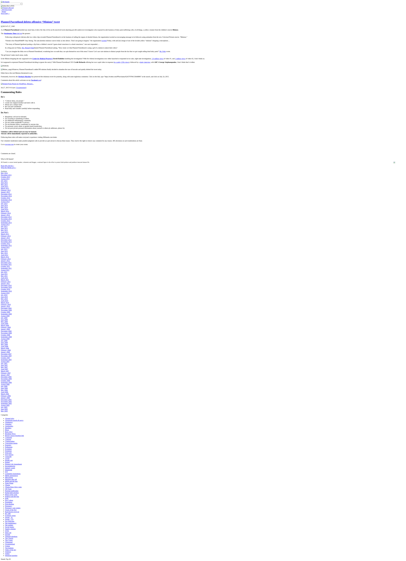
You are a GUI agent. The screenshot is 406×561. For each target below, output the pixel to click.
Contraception (9, 441)
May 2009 (4, 322)
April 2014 (4, 209)
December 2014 (6, 194)
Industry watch (10, 468)
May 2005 (4, 411)
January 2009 (5, 329)
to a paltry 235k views (121, 62)
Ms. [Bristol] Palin (28, 48)
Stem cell (8, 533)
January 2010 (5, 306)
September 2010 (6, 291)
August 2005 (5, 405)
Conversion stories (11, 443)
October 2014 (5, 198)
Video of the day (10, 550)
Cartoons (8, 439)
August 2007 (5, 362)
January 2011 (5, 283)
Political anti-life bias (12, 496)
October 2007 (5, 358)
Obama (7, 485)
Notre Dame (9, 483)
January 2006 (5, 398)
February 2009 (6, 327)
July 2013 (4, 226)
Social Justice (9, 527)
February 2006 (6, 396)
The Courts (9, 540)
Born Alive (8, 432)
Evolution (8, 449)
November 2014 (6, 196)
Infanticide (8, 470)
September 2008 (6, 337)
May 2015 (4, 184)
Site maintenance (10, 523)
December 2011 (6, 263)
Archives (4, 171)
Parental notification (11, 491)
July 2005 (4, 407)
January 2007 (5, 375)
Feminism (8, 451)
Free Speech (9, 455)
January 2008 (5, 352)
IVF (6, 472)
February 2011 (6, 282)
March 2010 (5, 303)
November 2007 (6, 356)
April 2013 (4, 232)
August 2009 (5, 316)
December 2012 (6, 240)
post (39, 80)
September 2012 (6, 245)
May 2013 (4, 230)
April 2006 (4, 392)
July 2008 (4, 341)
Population (8, 502)
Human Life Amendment (13, 464)
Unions (7, 546)
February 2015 (6, 190)
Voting (7, 554)
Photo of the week (11, 495)
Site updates (9, 525)
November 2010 (6, 287)
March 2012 (5, 257)
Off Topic (8, 489)
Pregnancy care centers (12, 508)
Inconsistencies (10, 466)
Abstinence (9, 422)
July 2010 (4, 295)
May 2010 (4, 299)
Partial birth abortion (12, 493)
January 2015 (5, 192)
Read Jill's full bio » (7, 166)
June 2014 (4, 205)
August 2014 (5, 202)
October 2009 (5, 312)
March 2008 (5, 348)
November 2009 (6, 310)
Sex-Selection (9, 521)
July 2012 (4, 249)
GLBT (7, 458)
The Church (9, 538)
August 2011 (5, 270)
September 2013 (6, 223)
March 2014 (5, 211)
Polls (6, 498)
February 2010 (6, 304)
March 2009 (5, 325)
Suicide (7, 535)
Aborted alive (9, 418)
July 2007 (4, 363)
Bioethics (8, 428)
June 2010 (4, 297)
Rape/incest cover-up (12, 512)
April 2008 (4, 346)
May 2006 (4, 390)
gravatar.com (9, 144)
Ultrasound (8, 542)
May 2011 (4, 276)
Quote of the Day (11, 510)
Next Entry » (5, 13)
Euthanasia (8, 447)
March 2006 (5, 394)
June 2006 (4, 388)
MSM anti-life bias (11, 481)
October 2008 (5, 335)
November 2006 (6, 379)
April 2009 (4, 323)
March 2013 (5, 234)
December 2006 (6, 377)
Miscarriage (9, 477)
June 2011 (4, 274)
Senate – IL (9, 517)
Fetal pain (8, 453)
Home (4, 11)
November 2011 (6, 264)
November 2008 (6, 333)
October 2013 (5, 221)
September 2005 (6, 403)
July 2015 (4, 181)
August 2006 (5, 384)
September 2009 (6, 314)
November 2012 (6, 242)
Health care (9, 460)
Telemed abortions (11, 536)
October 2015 (5, 177)
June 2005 (4, 409)
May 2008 (4, 344)
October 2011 (5, 266)
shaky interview (145, 62)
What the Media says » (8, 168)
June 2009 (4, 320)
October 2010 (5, 289)
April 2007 (4, 369)
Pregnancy (8, 506)
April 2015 (4, 186)
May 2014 (4, 207)
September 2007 (6, 360)
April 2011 (4, 278)
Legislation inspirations (13, 474)
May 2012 (4, 253)
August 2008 (5, 339)
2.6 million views (157, 59)
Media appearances (11, 476)
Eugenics (8, 445)
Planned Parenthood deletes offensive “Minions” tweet (30, 21)
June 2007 (4, 365)
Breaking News (10, 434)
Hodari (7, 462)
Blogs (7, 430)
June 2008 (4, 342)
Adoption (8, 424)
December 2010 (6, 285)
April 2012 (4, 255)
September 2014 (6, 200)
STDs (7, 531)
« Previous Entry (6, 10)
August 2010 (5, 293)
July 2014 (4, 204)
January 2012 (5, 261)
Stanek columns (10, 529)
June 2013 (4, 228)
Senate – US (9, 519)
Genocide (8, 456)
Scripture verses (10, 515)
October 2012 (5, 243)
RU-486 (8, 514)
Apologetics (9, 426)
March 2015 (5, 188)
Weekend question (11, 555)
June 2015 (4, 183)
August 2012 (5, 247)
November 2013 (6, 219)
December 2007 (6, 354)
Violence (8, 552)
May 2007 (4, 367)
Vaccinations (9, 548)
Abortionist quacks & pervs (14, 420)
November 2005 (6, 401)
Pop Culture (9, 500)
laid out (13, 33)
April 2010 (4, 301)
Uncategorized (21, 88)
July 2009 (4, 318)
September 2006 (6, 382)
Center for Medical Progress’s (42, 59)
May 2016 (4, 173)
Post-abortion (9, 504)
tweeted (104, 41)
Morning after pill (11, 479)
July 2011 (4, 272)
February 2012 (6, 259)
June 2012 (4, 251)
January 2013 (5, 238)
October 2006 (5, 381)
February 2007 (6, 373)
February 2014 (6, 213)
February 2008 (6, 350)
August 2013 (5, 224)
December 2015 (6, 175)
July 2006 (4, 386)
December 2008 (6, 331)
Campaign (8, 437)
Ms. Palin (162, 51)
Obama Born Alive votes (13, 487)
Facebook (34, 80)
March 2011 (5, 280)
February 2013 (6, 236)
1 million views (180, 59)
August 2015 (5, 179)
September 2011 (6, 268)
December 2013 (6, 217)
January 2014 (5, 215)
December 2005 (6, 400)
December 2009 (6, 308)
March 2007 (5, 371)
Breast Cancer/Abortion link (14, 436)
